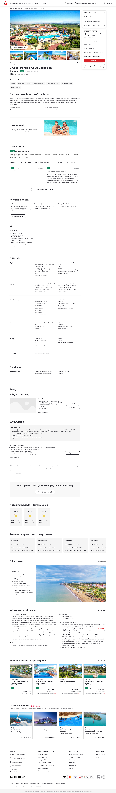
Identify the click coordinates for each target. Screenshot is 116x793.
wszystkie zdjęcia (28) (19, 47)
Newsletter (72, 765)
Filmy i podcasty (101, 754)
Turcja (24, 8)
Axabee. (38, 786)
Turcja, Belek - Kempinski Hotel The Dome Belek (93, 666)
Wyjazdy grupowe (75, 760)
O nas (11, 783)
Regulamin (89, 791)
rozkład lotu (87, 44)
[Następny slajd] (80, 162)
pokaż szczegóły (43, 412)
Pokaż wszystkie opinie (45, 189)
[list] (18, 155)
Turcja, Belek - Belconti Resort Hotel (69, 665)
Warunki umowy (43, 754)
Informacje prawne (60, 783)
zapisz (78, 62)
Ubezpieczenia (42, 757)
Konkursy (72, 762)
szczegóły (97, 56)
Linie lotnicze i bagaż (44, 762)
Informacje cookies (47, 783)
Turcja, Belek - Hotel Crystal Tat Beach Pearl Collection (20, 666)
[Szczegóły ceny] (27, 74)
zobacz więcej (102, 610)
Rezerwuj (94, 60)
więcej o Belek (102, 561)
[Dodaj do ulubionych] (30, 666)
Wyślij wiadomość (46, 492)
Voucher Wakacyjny (75, 757)
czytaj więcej (13, 104)
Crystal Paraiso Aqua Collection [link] (38, 8)
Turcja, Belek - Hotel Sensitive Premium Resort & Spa (45, 666)
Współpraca (24, 783)
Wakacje (12, 8)
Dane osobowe (43, 768)
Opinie (71, 768)
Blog (97, 757)
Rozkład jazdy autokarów (46, 765)
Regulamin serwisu (35, 783)
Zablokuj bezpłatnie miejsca (94, 66)
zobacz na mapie (18, 216)
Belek (28, 8)
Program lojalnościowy (76, 754)
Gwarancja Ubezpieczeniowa (47, 771)
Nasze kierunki (18, 8)
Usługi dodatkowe (43, 760)
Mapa (20, 65)
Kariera (17, 783)
